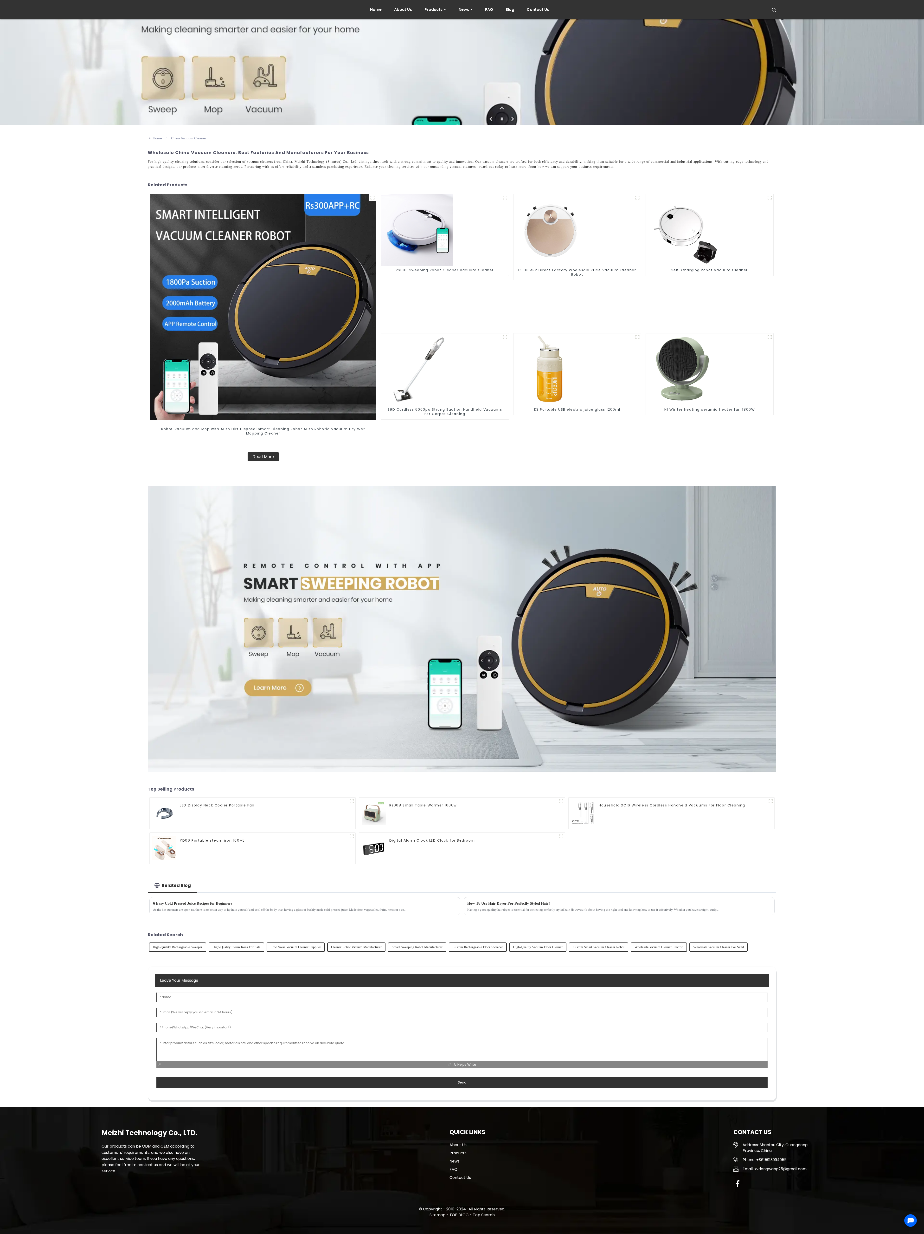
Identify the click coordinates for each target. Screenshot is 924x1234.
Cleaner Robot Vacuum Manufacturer (356, 947)
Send (462, 1082)
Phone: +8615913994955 (765, 1160)
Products (458, 1153)
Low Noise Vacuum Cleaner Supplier (295, 947)
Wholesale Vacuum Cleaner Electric (659, 947)
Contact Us (460, 1177)
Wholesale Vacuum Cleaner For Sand (718, 947)
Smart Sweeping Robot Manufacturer (417, 947)
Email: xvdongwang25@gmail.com (775, 1169)
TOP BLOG (459, 1215)
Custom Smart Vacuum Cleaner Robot (598, 947)
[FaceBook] (737, 1183)
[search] (773, 9)
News (454, 1161)
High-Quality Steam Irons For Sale (236, 947)
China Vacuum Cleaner (188, 138)
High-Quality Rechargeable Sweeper (177, 947)
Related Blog (176, 885)
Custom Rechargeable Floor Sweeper (478, 947)
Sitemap (437, 1215)
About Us (458, 1145)
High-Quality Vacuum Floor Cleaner (538, 947)
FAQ (453, 1169)
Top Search (484, 1215)
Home (157, 138)
